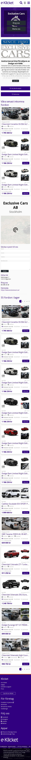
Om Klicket (4, 682)
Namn (2, 249)
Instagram (5, 719)
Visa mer (25, 133)
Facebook (5, 717)
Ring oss (16, 23)
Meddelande (4, 261)
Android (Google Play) (8, 734)
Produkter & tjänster (7, 702)
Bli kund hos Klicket (6, 706)
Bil (29, 746)
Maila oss (16, 29)
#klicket (4, 723)
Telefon (3, 257)
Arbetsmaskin (12, 746)
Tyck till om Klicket (8, 693)
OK (28, 751)
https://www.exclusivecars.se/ (10, 290)
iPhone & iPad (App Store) (9, 732)
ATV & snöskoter (22, 746)
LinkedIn (4, 721)
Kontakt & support (6, 687)
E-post (2, 253)
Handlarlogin (4, 708)
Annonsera (4, 704)
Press (2, 689)
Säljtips (3, 685)
